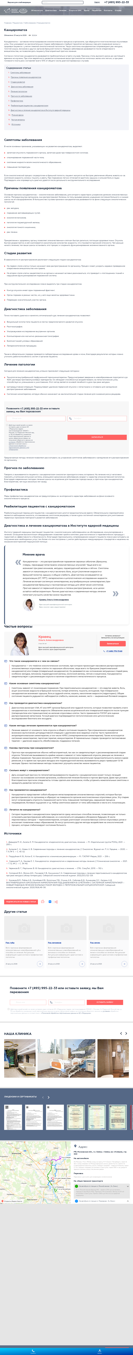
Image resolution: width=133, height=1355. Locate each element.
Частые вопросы (18, 120)
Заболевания (30, 23)
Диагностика (51, 10)
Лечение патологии (19, 91)
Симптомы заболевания (20, 73)
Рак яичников (54, 943)
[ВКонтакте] (50, 901)
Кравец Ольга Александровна (54, 600)
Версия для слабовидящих (19, 2)
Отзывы (118, 10)
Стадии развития (18, 82)
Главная (7, 23)
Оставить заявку (105, 1002)
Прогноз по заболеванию (21, 96)
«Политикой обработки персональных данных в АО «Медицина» (19, 447)
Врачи (86, 10)
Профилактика (17, 101)
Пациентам (96, 10)
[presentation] (121, 1033)
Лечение (62, 10)
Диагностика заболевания (22, 87)
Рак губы (10, 943)
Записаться (97, 437)
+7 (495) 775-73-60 (114, 651)
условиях (12, 442)
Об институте (37, 10)
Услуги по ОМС (75, 10)
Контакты (108, 10)
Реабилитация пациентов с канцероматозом (29, 106)
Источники (16, 124)
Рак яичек (95, 943)
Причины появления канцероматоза (26, 77)
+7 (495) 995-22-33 (31, 408)
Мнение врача (17, 115)
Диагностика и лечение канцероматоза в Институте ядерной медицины (40, 110)
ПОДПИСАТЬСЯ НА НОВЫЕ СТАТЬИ (21, 902)
